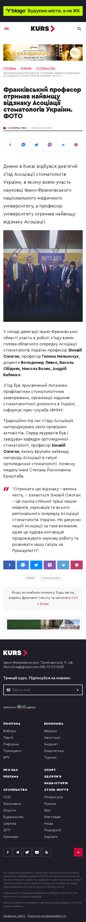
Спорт (50, 770)
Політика (11, 723)
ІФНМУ (30, 578)
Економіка (53, 723)
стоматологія (51, 578)
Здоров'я (52, 776)
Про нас (10, 770)
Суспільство (17, 128)
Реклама (10, 776)
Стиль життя (56, 789)
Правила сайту (14, 916)
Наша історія (56, 783)
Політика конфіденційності (47, 916)
